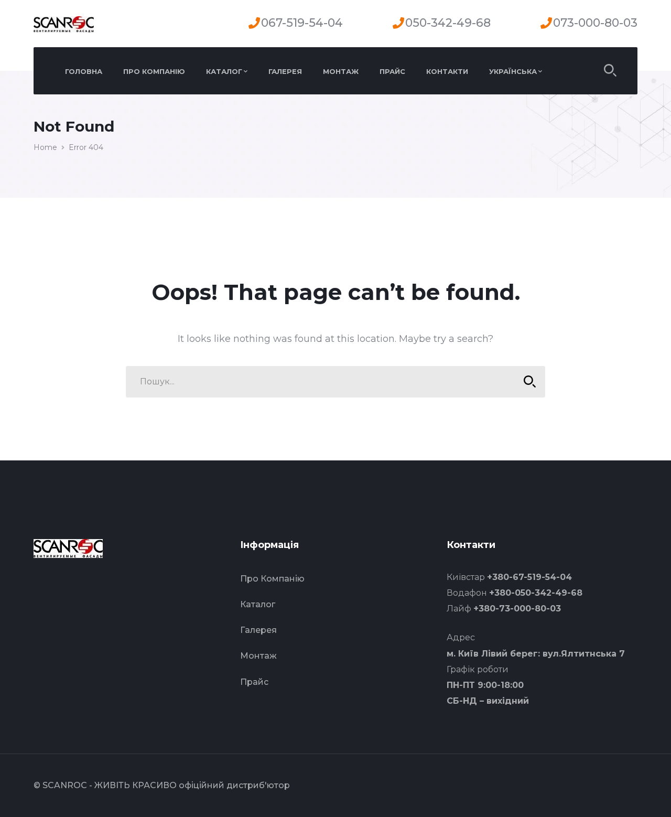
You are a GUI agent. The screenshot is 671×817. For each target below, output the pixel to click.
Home (45, 147)
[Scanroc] (64, 23)
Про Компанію (272, 579)
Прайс (254, 682)
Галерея (258, 630)
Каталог (257, 604)
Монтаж (258, 656)
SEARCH (529, 382)
